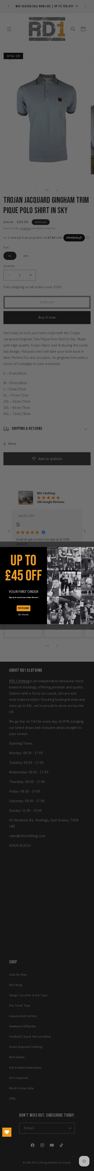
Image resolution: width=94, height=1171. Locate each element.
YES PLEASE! (23, 608)
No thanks (23, 614)
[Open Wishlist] (6, 1132)
